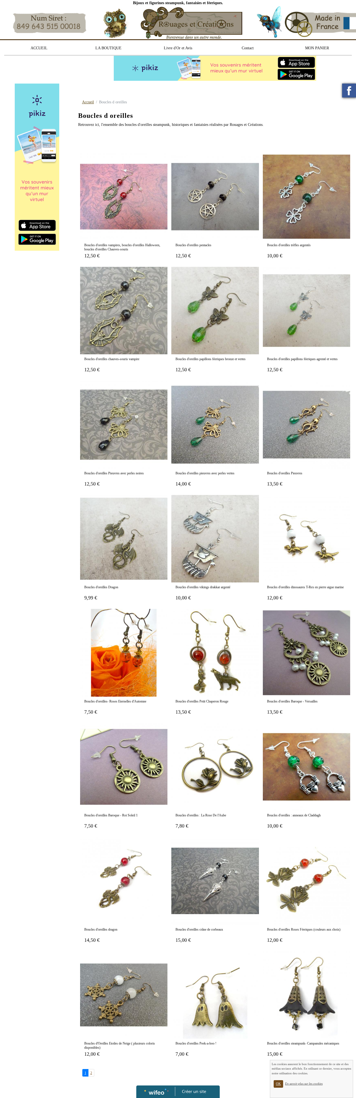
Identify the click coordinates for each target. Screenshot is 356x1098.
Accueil (88, 102)
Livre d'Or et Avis (178, 48)
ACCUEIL (39, 48)
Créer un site (194, 1091)
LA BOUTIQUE (108, 48)
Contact (248, 48)
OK (278, 1084)
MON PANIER (317, 48)
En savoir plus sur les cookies (304, 1083)
